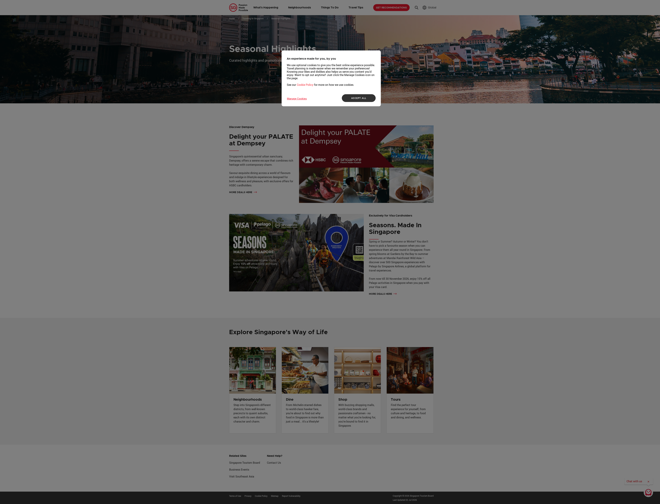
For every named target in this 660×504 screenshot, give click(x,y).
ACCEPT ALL (358, 98)
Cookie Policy (305, 85)
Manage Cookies (297, 98)
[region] (331, 78)
